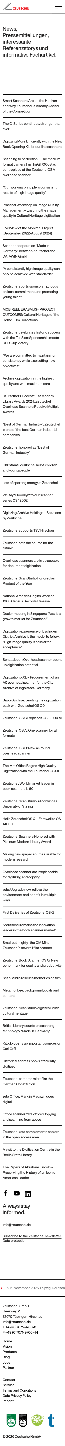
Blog (6, 1357)
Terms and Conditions (19, 1390)
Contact (9, 1379)
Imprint (8, 1400)
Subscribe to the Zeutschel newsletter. (32, 1236)
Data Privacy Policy (17, 1395)
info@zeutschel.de (17, 1224)
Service (8, 1384)
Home (7, 1341)
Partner (8, 1367)
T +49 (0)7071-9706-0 (19, 1327)
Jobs (6, 1362)
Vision (7, 1346)
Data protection (14, 1240)
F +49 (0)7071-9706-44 (20, 1332)
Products (10, 1351)
